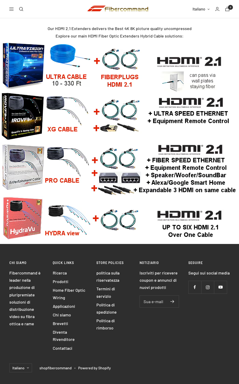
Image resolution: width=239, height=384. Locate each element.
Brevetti (60, 323)
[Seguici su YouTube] (220, 287)
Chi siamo (62, 314)
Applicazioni (64, 306)
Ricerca (60, 272)
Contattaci (62, 348)
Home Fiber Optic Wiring (69, 294)
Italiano (199, 9)
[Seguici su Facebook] (194, 287)
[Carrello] (227, 9)
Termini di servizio (105, 292)
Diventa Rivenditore (64, 335)
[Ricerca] (21, 9)
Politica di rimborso (105, 324)
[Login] (217, 9)
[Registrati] (172, 301)
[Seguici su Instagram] (207, 287)
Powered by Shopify (94, 368)
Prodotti (60, 281)
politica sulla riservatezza (108, 276)
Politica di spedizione (106, 308)
